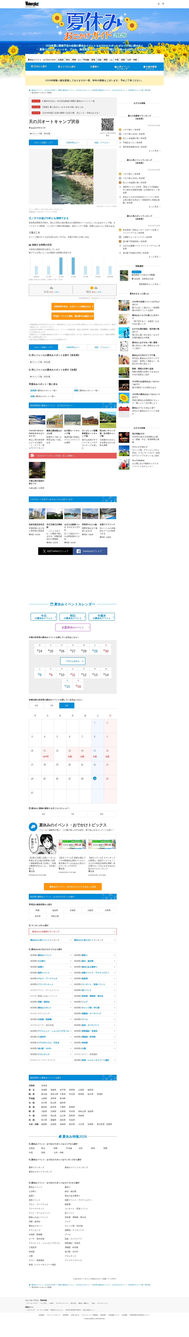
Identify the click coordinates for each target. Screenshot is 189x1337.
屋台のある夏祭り (72, 1195)
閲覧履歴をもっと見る (149, 284)
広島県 (44, 1115)
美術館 (32, 1251)
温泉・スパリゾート (73, 1238)
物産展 (68, 1204)
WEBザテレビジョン (57, 1310)
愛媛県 (53, 1120)
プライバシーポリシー (54, 1315)
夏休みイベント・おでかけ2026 (41, 59)
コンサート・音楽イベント (76, 1208)
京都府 (73, 910)
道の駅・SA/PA (71, 1251)
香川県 (44, 1120)
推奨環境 (65, 1315)
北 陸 (32, 1102)
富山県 (53, 1102)
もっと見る (154, 151)
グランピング (34, 1230)
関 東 (32, 1094)
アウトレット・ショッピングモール (44, 1243)
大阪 (111, 60)
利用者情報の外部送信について (139, 1315)
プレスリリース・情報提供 (89, 1315)
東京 (79, 60)
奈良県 (33, 128)
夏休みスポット (35, 1225)
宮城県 (44, 1089)
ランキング (44, 940)
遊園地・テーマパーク (74, 1230)
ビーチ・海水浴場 (36, 1238)
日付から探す (40, 66)
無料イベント (34, 1200)
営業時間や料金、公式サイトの (72, 306)
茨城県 (100, 1094)
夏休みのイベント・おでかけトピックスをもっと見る (73, 886)
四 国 (32, 1120)
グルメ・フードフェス (38, 1204)
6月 (43, 814)
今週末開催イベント (151, 67)
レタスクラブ (31, 1310)
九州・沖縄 (132, 59)
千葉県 (63, 1094)
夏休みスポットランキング (40, 1171)
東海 (93, 59)
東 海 (32, 1107)
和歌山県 (55, 916)
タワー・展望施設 (36, 1260)
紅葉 (93, 1303)
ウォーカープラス (32, 1303)
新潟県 (63, 1098)
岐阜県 (53, 1107)
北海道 (61, 59)
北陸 (99, 59)
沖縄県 (109, 1124)
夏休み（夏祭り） (84, 1303)
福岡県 (44, 1124)
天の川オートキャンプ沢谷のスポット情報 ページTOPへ (95, 1279)
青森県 (53, 1089)
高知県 (72, 1120)
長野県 (53, 1098)
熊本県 (72, 1124)
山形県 (81, 1089)
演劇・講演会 (34, 1221)
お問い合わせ (75, 1315)
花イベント (69, 1213)
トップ (42, 142)
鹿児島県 (101, 1124)
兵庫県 (108, 910)
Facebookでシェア (92, 551)
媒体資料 (103, 1315)
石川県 (44, 1102)
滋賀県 (55, 910)
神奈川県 (54, 1094)
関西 (106, 59)
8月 (101, 814)
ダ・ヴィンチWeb (42, 1310)
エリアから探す (68, 66)
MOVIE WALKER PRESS (73, 1310)
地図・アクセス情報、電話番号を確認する (73, 316)
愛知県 (44, 1107)
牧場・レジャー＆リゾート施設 (42, 1264)
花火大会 (73, 1303)
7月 (72, 814)
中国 (117, 59)
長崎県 (63, 1124)
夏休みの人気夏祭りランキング (45, 931)
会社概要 (124, 1315)
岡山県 (53, 1115)
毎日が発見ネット (88, 1310)
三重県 (63, 1107)
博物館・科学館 (71, 1247)
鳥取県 (72, 1115)
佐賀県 (53, 1124)
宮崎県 (90, 1124)
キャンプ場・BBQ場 (41, 133)
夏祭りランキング (36, 1167)
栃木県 (90, 1094)
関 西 (32, 1111)
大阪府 (90, 910)
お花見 (51, 1303)
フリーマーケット (36, 1208)
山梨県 (44, 1098)
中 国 (32, 1115)
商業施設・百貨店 (72, 1243)
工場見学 (33, 1247)
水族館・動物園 (35, 1234)
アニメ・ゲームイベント (39, 1213)
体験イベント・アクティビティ (78, 1200)
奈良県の (41, 955)
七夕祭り (33, 1191)
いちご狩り (43, 1303)
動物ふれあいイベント (38, 1217)
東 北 (32, 1089)
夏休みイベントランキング (76, 1167)
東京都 (44, 1094)
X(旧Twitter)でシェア (57, 551)
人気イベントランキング (123, 67)
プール (68, 1234)
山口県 (63, 1115)
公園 (31, 1256)
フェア (68, 1221)
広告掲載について (113, 1315)
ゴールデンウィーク (62, 1303)
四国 (123, 59)
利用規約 (41, 1315)
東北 (68, 59)
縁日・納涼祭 (70, 1191)
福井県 (63, 1102)
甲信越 (86, 59)
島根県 (81, 1115)
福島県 (90, 1089)
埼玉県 (72, 1094)
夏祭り (96, 66)
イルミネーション (102, 1303)
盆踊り (32, 1195)
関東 (74, 59)
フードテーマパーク (73, 1260)
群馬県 (81, 1094)
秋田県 (72, 1089)
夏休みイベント (35, 1187)
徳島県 (63, 1120)
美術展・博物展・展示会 (75, 1217)
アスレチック (70, 1256)
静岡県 (72, 1107)
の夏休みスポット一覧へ (43, 390)
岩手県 (63, 1089)
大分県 (81, 1124)
